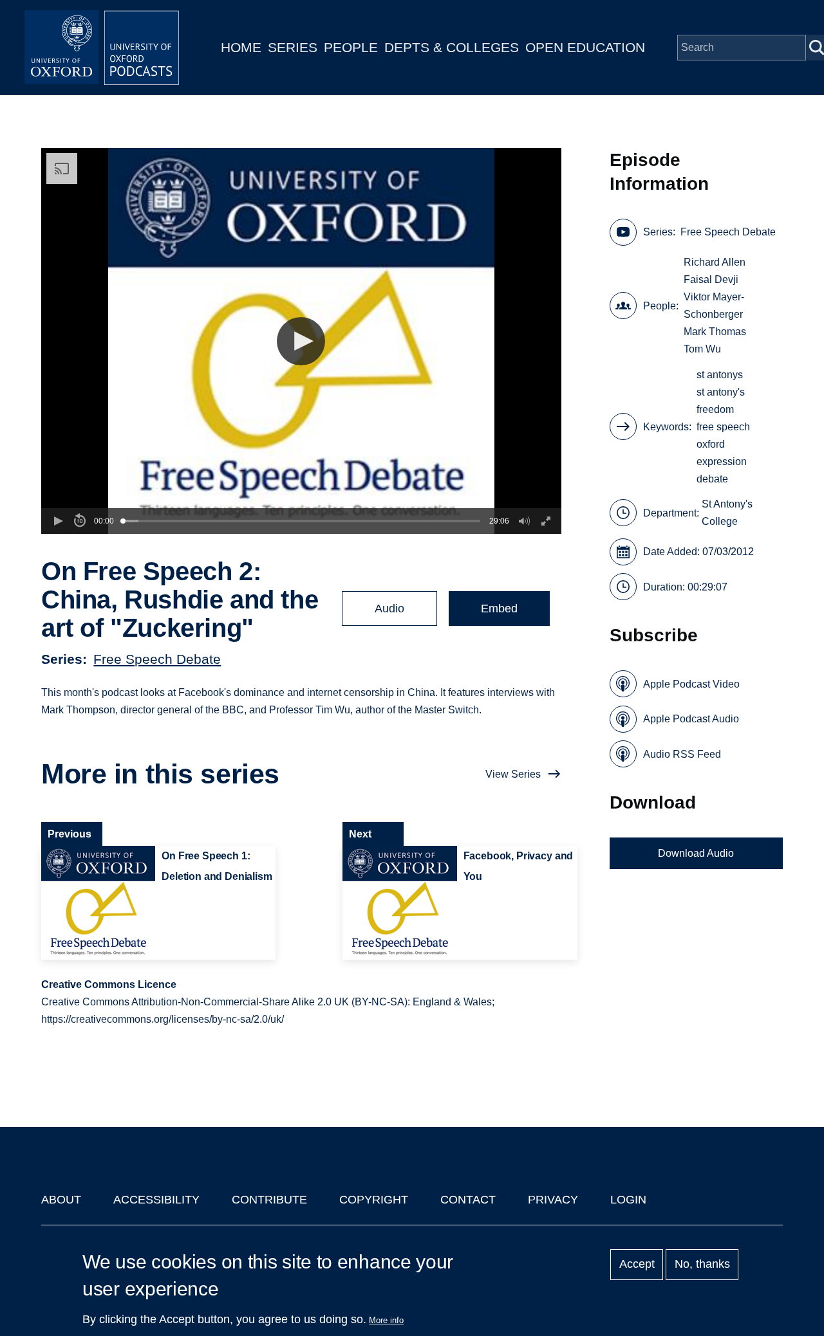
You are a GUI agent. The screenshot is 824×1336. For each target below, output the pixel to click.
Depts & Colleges (451, 47)
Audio (389, 608)
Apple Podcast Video (691, 684)
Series (292, 47)
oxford (711, 444)
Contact (468, 1199)
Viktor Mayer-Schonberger (714, 305)
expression (722, 461)
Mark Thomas (715, 331)
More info (386, 1320)
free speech (723, 426)
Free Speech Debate (157, 659)
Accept (637, 1264)
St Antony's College (727, 513)
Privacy (553, 1199)
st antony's (721, 392)
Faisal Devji (711, 279)
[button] (301, 341)
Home (241, 47)
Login (628, 1199)
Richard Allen (714, 262)
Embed (499, 608)
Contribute (269, 1199)
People (351, 47)
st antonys (720, 374)
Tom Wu (702, 348)
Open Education (585, 47)
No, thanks (702, 1264)
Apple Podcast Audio (691, 718)
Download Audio (696, 853)
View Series (513, 774)
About (61, 1199)
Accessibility (156, 1199)
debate (712, 478)
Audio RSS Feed (682, 754)
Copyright (373, 1199)
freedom (715, 409)
